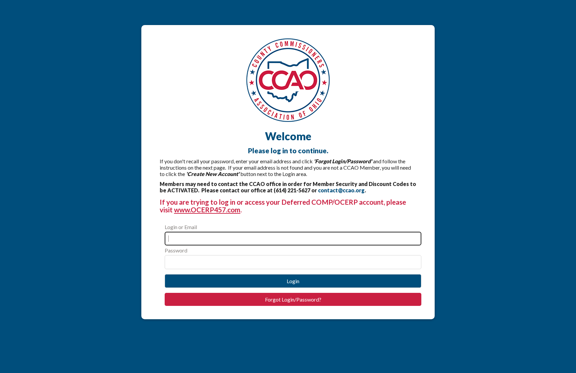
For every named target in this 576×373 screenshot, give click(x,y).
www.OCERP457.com (207, 209)
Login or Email (181, 227)
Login (293, 281)
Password (176, 250)
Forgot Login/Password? (293, 299)
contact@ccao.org (341, 190)
